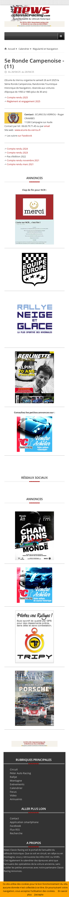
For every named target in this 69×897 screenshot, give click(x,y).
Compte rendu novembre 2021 (23, 160)
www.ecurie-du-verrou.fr (28, 130)
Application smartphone (24, 822)
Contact (14, 818)
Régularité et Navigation (45, 48)
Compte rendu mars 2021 (20, 164)
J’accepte (38, 894)
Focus (13, 791)
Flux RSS (15, 829)
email (47, 126)
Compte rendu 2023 (17, 152)
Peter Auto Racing (20, 773)
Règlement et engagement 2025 (23, 101)
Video (13, 795)
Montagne (16, 780)
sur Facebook (25, 135)
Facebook (15, 826)
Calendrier (24, 48)
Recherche (16, 833)
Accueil (11, 48)
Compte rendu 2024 (17, 148)
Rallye (13, 777)
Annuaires (16, 799)
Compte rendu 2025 (17, 97)
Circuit (14, 769)
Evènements (17, 784)
